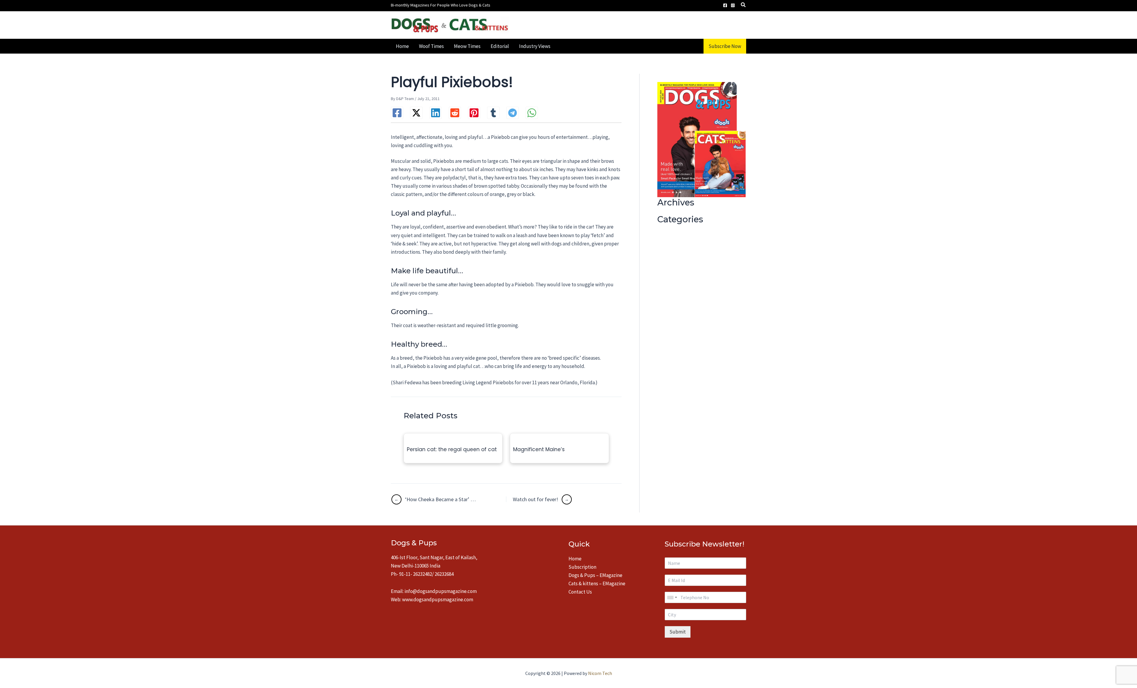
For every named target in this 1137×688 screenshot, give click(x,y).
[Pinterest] (474, 113)
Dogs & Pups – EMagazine (595, 575)
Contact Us (580, 592)
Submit (677, 631)
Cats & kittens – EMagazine (596, 583)
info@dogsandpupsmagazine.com (440, 591)
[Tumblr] (493, 113)
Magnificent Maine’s (539, 449)
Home (575, 558)
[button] (743, 5)
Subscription (582, 567)
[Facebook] (725, 5)
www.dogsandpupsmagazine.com (437, 599)
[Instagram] (733, 5)
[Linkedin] (435, 113)
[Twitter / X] (416, 113)
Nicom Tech (600, 673)
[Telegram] (512, 113)
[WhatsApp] (532, 113)
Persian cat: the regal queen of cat (452, 449)
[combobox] (672, 597)
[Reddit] (455, 113)
